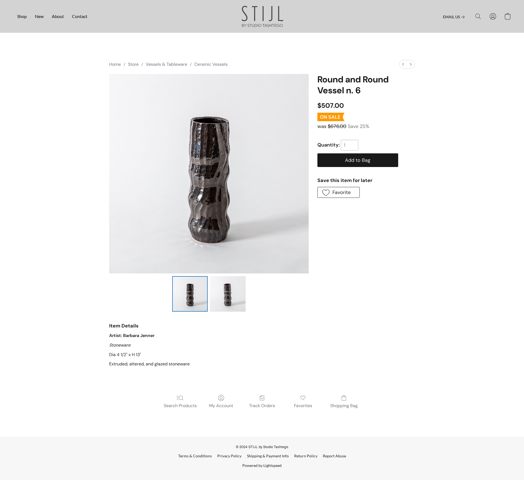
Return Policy (305, 456)
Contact (79, 16)
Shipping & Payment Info (268, 456)
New (39, 16)
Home (115, 64)
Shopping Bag (344, 406)
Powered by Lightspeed (262, 465)
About (58, 16)
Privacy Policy (229, 456)
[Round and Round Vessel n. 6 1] (227, 294)
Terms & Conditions (195, 456)
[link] (455, 17)
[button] (262, 16)
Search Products (180, 406)
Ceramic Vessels (211, 64)
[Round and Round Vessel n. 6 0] (190, 294)
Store (133, 64)
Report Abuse (334, 456)
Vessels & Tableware (166, 64)
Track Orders (262, 406)
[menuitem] (403, 64)
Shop (22, 16)
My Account (221, 406)
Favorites (303, 406)
